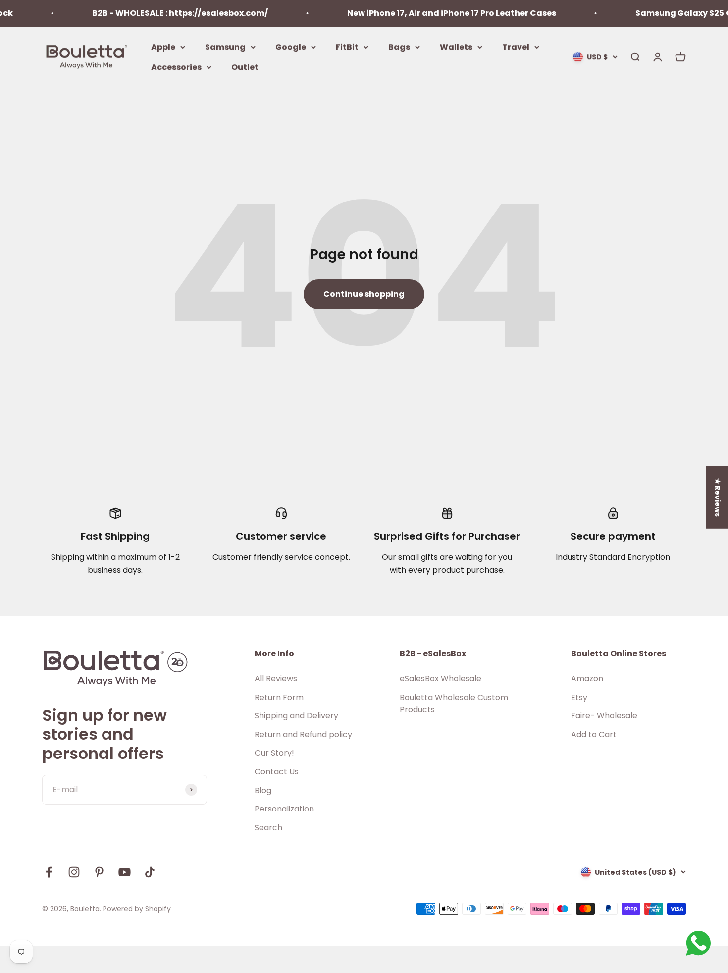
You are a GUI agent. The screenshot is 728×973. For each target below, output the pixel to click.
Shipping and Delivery (296, 715)
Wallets (456, 46)
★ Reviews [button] (718, 497)
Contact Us (277, 771)
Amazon (587, 678)
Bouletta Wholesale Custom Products (454, 704)
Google (290, 46)
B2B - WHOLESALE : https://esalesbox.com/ (168, 13)
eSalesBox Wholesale (440, 678)
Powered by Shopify (137, 909)
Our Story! (274, 752)
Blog (263, 790)
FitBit (347, 46)
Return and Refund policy (303, 734)
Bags (399, 46)
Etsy (579, 697)
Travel (515, 46)
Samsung (225, 46)
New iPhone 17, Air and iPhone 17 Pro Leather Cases (439, 13)
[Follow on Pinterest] (99, 872)
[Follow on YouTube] (124, 872)
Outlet (245, 67)
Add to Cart (594, 734)
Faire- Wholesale (604, 715)
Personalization (284, 808)
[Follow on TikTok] (149, 872)
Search (268, 827)
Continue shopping (364, 294)
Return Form (279, 697)
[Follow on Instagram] (74, 872)
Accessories (176, 67)
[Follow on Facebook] (48, 872)
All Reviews (276, 678)
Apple (163, 46)
